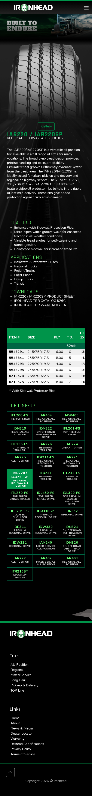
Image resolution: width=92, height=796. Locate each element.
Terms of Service (22, 754)
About (15, 723)
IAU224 (71, 445)
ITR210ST (20, 574)
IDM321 (72, 530)
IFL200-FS (20, 416)
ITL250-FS (20, 495)
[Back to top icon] (10, 772)
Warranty (17, 738)
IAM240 (45, 545)
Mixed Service (20, 675)
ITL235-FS (20, 447)
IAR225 (20, 458)
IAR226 (45, 447)
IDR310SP (45, 514)
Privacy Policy (20, 749)
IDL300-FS (71, 498)
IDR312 (72, 512)
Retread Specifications (27, 744)
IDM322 (46, 432)
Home (15, 718)
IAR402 (45, 561)
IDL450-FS (46, 495)
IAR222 (20, 559)
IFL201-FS (71, 431)
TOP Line (17, 690)
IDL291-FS (20, 515)
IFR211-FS (46, 461)
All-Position (19, 664)
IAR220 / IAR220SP (20, 479)
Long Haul (18, 680)
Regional (17, 669)
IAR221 (72, 461)
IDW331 (20, 544)
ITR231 (45, 476)
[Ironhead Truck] (33, 7)
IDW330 (45, 529)
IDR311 (20, 529)
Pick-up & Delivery (24, 685)
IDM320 (71, 546)
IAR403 (71, 561)
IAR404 (45, 418)
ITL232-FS (71, 476)
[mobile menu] (86, 8)
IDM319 (19, 431)
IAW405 (71, 418)
